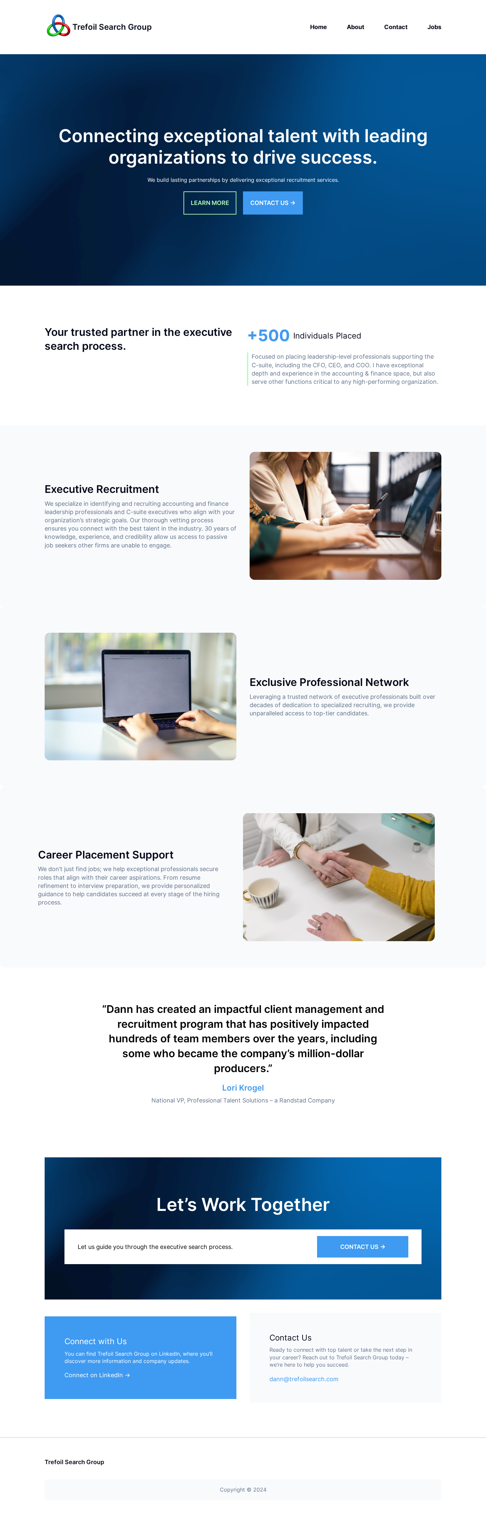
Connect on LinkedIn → (97, 1375)
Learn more (210, 202)
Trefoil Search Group (112, 27)
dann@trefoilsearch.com (304, 1379)
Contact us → (273, 202)
